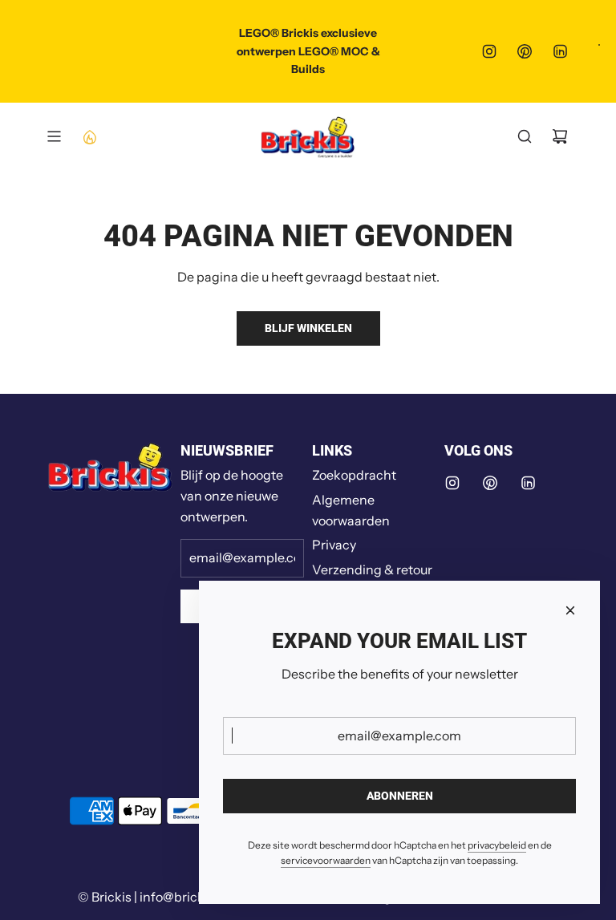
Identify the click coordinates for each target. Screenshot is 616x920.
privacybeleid (497, 845)
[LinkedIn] (560, 51)
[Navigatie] (53, 136)
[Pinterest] (524, 51)
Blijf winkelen (308, 328)
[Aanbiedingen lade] (89, 136)
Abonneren (400, 795)
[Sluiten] (570, 610)
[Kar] (560, 136)
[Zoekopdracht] (524, 136)
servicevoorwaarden (326, 860)
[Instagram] (489, 51)
